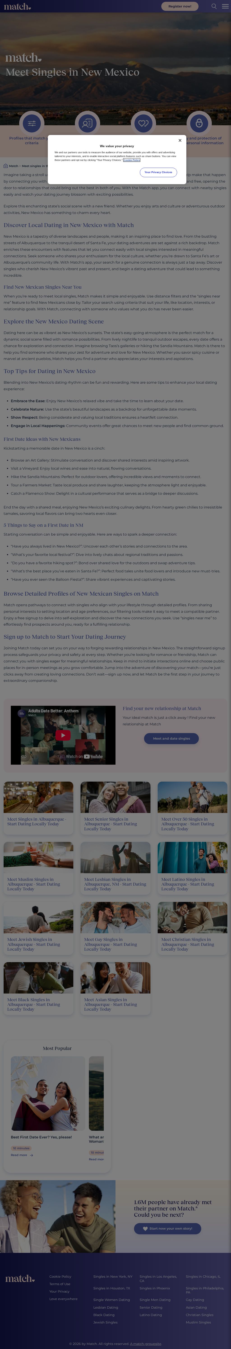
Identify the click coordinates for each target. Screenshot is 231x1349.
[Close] (180, 140)
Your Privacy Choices (158, 172)
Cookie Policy (132, 160)
